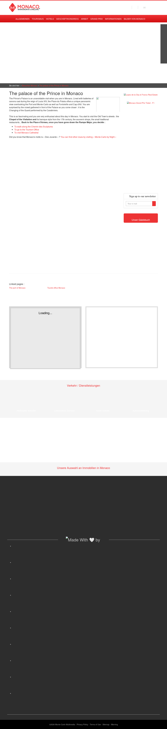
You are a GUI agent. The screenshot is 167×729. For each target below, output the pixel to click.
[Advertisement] (141, 148)
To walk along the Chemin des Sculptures (33, 126)
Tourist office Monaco (56, 287)
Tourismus (38, 19)
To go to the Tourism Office (26, 129)
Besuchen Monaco (29, 85)
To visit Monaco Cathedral (26, 132)
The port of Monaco (17, 287)
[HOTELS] (163, 53)
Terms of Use (95, 724)
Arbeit (84, 19)
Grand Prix (96, 19)
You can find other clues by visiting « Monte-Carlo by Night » (88, 136)
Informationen (113, 19)
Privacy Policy (82, 724)
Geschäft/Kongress (67, 19)
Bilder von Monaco (134, 19)
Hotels (50, 19)
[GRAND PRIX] (163, 60)
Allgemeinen (22, 19)
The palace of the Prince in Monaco (53, 85)
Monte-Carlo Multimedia (65, 724)
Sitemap (106, 724)
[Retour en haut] (161, 723)
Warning (114, 724)
